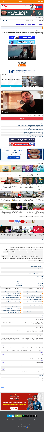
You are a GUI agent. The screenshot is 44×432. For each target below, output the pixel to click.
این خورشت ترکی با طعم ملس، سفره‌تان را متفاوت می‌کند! (33, 311)
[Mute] (25, 86)
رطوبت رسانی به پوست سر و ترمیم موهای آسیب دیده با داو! (33, 132)
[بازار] (18, 416)
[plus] (6, 20)
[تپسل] (1, 74)
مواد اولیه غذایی (30, 251)
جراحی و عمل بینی (6, 258)
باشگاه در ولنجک (6, 251)
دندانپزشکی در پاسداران (16, 256)
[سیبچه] (33, 416)
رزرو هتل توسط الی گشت (39, 251)
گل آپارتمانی (12, 251)
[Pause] (23, 86)
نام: (42, 378)
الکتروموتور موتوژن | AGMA (38, 260)
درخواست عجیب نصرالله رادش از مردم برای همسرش (11, 310)
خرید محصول (22, 118)
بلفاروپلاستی (28, 247)
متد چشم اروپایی (17, 251)
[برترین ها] (20, 1)
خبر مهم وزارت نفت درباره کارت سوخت (36, 268)
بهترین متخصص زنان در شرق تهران (37, 258)
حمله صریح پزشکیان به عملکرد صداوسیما (35, 303)
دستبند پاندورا (30, 249)
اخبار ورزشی (30, 419)
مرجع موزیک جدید (23, 249)
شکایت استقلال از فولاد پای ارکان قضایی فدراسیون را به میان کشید (32, 307)
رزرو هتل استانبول (24, 251)
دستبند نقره (17, 247)
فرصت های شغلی (17, 419)
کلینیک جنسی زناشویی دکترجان (13, 254)
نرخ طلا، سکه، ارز (17, 279)
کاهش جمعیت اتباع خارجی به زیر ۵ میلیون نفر (34, 310)
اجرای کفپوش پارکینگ (20, 258)
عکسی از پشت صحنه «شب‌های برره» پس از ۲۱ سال (34, 293)
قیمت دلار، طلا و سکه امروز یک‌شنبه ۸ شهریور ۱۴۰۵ (12, 291)
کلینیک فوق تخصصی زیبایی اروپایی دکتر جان (27, 254)
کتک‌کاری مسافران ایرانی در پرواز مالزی (36, 299)
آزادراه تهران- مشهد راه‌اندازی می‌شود (14, 290)
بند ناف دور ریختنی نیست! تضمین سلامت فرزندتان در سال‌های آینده (32, 135)
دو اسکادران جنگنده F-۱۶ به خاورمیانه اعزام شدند (34, 290)
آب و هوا (18, 281)
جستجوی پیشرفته (23, 421)
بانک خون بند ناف (12, 258)
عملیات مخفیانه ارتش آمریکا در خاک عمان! (13, 299)
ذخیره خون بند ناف (32, 256)
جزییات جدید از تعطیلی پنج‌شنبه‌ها (36, 266)
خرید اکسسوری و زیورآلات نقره (38, 249)
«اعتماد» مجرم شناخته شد (38, 271)
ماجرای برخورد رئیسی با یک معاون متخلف (35, 273)
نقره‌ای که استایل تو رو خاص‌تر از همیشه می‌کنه (35, 128)
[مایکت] (10, 416)
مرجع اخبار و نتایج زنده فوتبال (14, 249)
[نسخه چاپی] (2, 20)
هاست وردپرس (4, 256)
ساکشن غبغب (22, 247)
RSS (19, 421)
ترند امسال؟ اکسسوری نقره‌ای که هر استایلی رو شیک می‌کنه (33, 130)
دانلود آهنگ (6, 249)
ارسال (3, 387)
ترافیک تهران (40, 283)
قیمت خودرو (40, 281)
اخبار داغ (29, 288)
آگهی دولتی (6, 419)
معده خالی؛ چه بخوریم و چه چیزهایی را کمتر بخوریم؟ (34, 297)
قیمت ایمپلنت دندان (39, 247)
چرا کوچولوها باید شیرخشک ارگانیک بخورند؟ (36, 136)
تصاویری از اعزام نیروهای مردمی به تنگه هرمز (13, 312)
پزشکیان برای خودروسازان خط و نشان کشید (35, 305)
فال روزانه (18, 283)
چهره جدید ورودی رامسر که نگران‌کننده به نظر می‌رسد (11, 297)
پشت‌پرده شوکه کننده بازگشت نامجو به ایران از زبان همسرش (10, 306)
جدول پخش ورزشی (17, 285)
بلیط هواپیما (33, 247)
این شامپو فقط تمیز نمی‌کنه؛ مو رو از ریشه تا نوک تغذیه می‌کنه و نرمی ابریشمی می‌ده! (30, 133)
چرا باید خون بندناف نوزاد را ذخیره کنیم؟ (36, 126)
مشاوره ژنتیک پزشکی (39, 256)
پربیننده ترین (17, 288)
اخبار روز (34, 419)
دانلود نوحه (9, 256)
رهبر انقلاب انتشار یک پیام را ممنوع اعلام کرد (13, 295)
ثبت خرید (11, 86)
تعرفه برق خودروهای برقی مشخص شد (36, 270)
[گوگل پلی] (25, 416)
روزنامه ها (40, 279)
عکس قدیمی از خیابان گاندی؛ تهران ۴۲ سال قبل (34, 301)
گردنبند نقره (12, 247)
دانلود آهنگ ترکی (27, 258)
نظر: (42, 380)
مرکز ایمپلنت (30, 260)
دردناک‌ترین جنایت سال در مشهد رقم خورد (13, 293)
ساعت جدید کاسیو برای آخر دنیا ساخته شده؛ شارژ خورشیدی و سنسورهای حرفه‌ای (30, 125)
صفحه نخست (39, 419)
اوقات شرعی (40, 285)
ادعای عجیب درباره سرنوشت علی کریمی (14, 305)
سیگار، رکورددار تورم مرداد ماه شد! (37, 295)
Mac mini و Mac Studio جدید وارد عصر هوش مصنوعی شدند (33, 129)
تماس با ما (22, 419)
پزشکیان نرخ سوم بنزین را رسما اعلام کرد (13, 303)
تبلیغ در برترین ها (11, 419)
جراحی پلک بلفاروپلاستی (39, 254)
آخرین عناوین (39, 288)
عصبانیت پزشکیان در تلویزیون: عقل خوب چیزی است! (12, 308)
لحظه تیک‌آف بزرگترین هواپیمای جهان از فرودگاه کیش (33, 291)
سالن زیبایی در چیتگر (24, 256)
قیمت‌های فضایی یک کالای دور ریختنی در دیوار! (12, 301)
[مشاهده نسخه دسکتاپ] (1, 1)
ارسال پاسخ (3, 319)
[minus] (3, 20)
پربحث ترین (6, 288)
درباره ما (26, 419)
